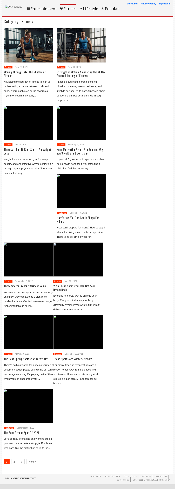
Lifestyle (90, 8)
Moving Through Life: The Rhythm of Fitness (25, 74)
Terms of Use (130, 476)
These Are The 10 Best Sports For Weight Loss (27, 151)
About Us (146, 476)
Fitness (70, 8)
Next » (32, 461)
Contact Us (161, 476)
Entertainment (44, 8)
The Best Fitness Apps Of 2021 (21, 432)
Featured (62, 213)
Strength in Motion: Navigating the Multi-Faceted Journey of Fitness (81, 74)
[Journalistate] (13, 6)
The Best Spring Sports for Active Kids (26, 359)
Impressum (165, 3)
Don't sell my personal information (151, 480)
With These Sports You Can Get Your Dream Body (74, 288)
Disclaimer (132, 3)
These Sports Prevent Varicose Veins (25, 286)
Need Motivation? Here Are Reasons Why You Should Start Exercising (80, 151)
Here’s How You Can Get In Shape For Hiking (78, 219)
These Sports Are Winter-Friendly (72, 359)
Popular (112, 8)
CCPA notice (123, 480)
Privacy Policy (148, 3)
